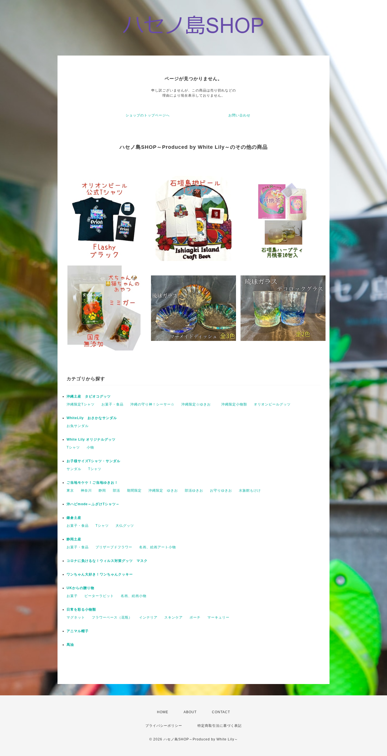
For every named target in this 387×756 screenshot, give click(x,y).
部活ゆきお (194, 490)
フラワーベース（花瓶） (112, 617)
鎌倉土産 (74, 518)
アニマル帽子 (78, 631)
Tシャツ (73, 447)
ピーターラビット (99, 596)
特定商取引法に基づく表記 (219, 726)
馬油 (70, 645)
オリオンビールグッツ (272, 404)
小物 (90, 447)
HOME (162, 712)
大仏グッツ (125, 526)
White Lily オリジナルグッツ (91, 439)
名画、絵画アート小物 (157, 547)
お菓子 (72, 596)
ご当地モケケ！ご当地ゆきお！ (92, 483)
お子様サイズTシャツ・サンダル (93, 461)
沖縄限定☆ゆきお (197, 404)
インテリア (148, 617)
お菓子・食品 (112, 404)
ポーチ (195, 617)
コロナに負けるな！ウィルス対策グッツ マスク (107, 561)
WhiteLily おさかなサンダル (92, 418)
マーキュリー (218, 617)
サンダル (74, 469)
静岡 (102, 490)
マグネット (76, 617)
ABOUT (190, 712)
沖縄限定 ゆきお (163, 490)
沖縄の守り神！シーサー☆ (152, 404)
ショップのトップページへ (148, 115)
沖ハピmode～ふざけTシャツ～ (93, 504)
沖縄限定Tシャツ (81, 404)
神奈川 (86, 490)
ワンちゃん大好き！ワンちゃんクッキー (100, 574)
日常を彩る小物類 (81, 609)
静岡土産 (74, 539)
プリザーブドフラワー (113, 547)
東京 (70, 490)
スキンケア (173, 617)
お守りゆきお (221, 490)
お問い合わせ (239, 115)
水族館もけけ (250, 490)
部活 (116, 490)
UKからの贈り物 (80, 588)
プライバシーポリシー (163, 726)
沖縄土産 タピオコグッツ (89, 396)
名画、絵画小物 (133, 596)
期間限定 (134, 490)
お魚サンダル (78, 426)
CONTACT (221, 712)
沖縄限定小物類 (234, 404)
